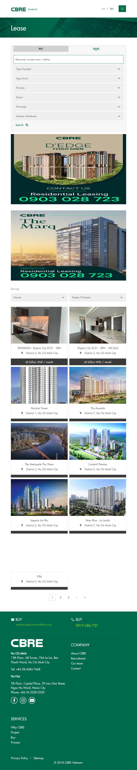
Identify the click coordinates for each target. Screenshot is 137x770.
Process (15, 742)
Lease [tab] (96, 48)
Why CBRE (17, 727)
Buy (13, 737)
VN (103, 8)
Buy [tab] (41, 48)
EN (111, 8)
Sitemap (39, 758)
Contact (76, 668)
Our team (77, 663)
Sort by (15, 289)
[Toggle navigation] (122, 8)
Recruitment (78, 658)
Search (20, 125)
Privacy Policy (19, 758)
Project (15, 732)
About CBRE (78, 653)
